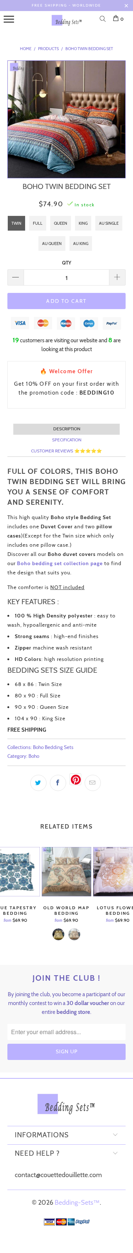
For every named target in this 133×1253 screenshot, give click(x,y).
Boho (33, 756)
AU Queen (52, 243)
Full (37, 223)
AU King (80, 243)
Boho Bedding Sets (53, 747)
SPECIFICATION (66, 439)
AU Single (109, 223)
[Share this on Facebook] (58, 783)
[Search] (104, 19)
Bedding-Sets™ (77, 1202)
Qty (66, 263)
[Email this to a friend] (93, 783)
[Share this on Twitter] (38, 783)
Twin (16, 223)
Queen (60, 223)
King (83, 223)
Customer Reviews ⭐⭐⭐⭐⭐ (66, 451)
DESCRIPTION (66, 428)
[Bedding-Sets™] (66, 23)
